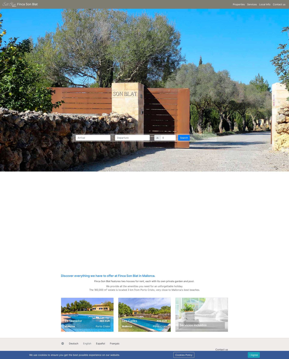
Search (184, 137)
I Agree (254, 354)
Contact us (279, 4)
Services (252, 4)
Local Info (264, 4)
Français (114, 343)
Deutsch (73, 343)
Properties (239, 4)
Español (100, 343)
